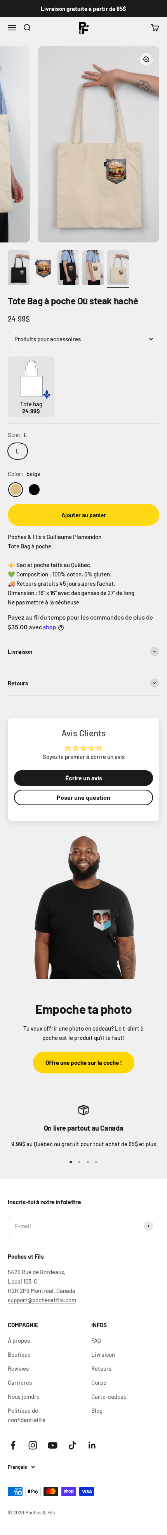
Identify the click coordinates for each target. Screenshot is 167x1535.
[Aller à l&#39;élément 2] (43, 269)
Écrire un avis (83, 778)
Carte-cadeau (109, 1396)
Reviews (18, 1368)
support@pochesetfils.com (42, 1299)
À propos (19, 1340)
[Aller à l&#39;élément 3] (68, 269)
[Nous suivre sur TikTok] (72, 1445)
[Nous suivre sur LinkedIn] (92, 1445)
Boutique (19, 1354)
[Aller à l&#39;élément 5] (118, 269)
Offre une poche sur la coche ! (83, 1062)
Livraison (103, 1354)
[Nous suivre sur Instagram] (33, 1445)
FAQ (96, 1340)
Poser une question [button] (83, 797)
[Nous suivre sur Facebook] (13, 1445)
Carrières (20, 1382)
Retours (101, 1368)
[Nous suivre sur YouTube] (52, 1445)
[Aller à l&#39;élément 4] (93, 269)
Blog (97, 1410)
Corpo (98, 1382)
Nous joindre (24, 1396)
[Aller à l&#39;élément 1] (19, 269)
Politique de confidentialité (26, 1415)
